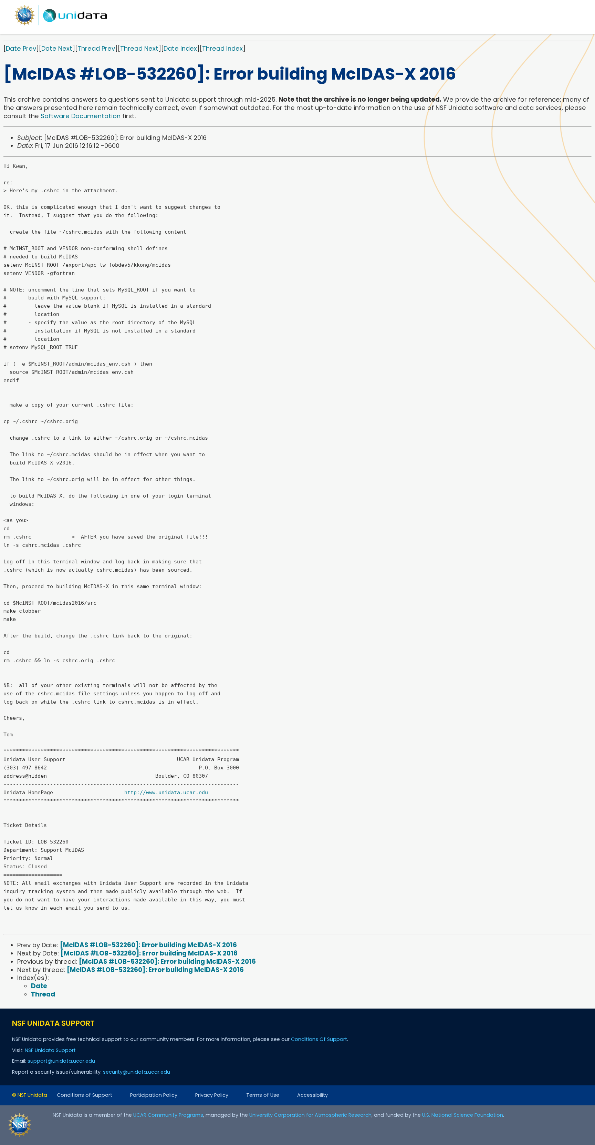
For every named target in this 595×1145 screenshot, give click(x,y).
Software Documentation (81, 116)
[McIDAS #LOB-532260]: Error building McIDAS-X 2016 (148, 945)
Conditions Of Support (319, 1039)
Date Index (180, 48)
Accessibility (312, 1095)
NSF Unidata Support (50, 1050)
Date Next (56, 48)
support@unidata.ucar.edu (61, 1060)
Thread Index (222, 48)
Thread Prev (96, 48)
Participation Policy (153, 1095)
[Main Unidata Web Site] (61, 25)
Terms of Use (262, 1095)
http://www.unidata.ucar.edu (166, 792)
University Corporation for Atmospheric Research (310, 1115)
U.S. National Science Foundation (462, 1115)
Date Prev (21, 48)
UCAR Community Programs (168, 1115)
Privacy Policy (211, 1095)
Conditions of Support (84, 1095)
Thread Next (139, 48)
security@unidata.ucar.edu (136, 1072)
